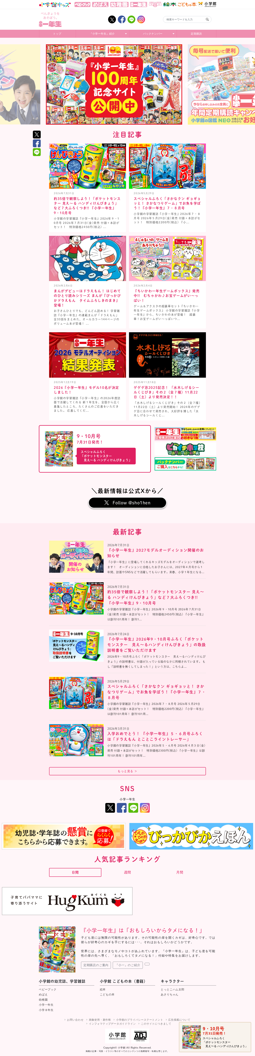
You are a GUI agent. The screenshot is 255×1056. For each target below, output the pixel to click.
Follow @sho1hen (132, 502)
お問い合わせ (75, 1019)
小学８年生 (46, 1010)
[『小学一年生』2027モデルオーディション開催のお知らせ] (76, 557)
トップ (57, 33)
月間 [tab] (179, 872)
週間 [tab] (127, 872)
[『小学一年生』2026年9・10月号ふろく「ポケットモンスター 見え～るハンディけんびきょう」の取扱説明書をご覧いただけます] (76, 646)
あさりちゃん (169, 994)
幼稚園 (43, 999)
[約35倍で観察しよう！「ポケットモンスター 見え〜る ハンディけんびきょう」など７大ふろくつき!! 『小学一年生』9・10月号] (76, 598)
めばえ (43, 994)
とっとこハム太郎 (172, 989)
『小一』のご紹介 (127, 965)
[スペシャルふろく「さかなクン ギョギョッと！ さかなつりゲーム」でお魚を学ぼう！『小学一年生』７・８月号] (76, 693)
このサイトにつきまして (156, 1023)
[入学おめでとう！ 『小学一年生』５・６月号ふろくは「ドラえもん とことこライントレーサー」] (76, 740)
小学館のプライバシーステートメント (139, 1019)
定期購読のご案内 (95, 965)
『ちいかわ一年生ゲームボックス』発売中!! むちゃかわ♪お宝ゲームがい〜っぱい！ (167, 295)
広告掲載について (179, 1019)
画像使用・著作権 (100, 1019)
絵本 (103, 989)
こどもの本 (107, 994)
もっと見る (127, 771)
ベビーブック (48, 989)
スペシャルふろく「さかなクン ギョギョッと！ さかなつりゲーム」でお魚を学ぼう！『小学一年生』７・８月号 (167, 203)
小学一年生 (46, 1004)
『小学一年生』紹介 (102, 33)
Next (188, 85)
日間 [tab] (75, 872)
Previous (67, 85)
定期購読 (196, 33)
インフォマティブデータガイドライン (112, 1023)
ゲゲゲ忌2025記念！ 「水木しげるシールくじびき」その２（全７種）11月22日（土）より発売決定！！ (166, 392)
